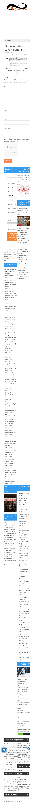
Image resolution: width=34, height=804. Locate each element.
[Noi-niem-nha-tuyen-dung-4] (17, 65)
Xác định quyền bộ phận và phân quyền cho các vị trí (10, 430)
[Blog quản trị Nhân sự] (17, 7)
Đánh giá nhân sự (24, 657)
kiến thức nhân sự (11, 554)
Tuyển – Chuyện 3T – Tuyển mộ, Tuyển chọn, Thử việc (24, 636)
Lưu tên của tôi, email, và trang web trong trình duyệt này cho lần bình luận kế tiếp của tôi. (17, 140)
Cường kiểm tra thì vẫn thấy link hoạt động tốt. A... (24, 787)
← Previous (8, 68)
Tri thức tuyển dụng (24, 622)
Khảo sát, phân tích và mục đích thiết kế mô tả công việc (10, 384)
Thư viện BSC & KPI (24, 618)
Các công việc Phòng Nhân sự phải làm (23, 505)
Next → (27, 68)
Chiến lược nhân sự (24, 526)
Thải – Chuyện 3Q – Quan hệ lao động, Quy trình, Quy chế (24, 611)
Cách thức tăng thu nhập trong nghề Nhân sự (24, 516)
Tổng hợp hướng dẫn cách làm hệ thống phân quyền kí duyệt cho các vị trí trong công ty (10, 419)
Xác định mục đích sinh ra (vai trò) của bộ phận (10, 470)
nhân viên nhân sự (9, 535)
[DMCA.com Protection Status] (23, 735)
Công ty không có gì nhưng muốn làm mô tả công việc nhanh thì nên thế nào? (10, 311)
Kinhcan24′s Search (13, 790)
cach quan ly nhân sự (10, 533)
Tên (5, 110)
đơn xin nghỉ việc (11, 539)
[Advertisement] (17, 24)
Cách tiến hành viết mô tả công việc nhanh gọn (10, 355)
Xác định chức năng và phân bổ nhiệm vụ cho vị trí (10, 452)
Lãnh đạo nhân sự (24, 576)
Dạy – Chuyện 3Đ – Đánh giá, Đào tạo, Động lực (24, 533)
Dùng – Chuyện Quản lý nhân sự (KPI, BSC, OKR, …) (24, 539)
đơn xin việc (7, 541)
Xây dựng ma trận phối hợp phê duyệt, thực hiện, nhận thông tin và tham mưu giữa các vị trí (10, 406)
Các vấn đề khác (23, 509)
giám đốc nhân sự (9, 558)
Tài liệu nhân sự (23, 604)
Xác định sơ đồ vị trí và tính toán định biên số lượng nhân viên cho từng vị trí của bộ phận (10, 441)
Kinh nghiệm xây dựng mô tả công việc (23, 571)
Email (6, 119)
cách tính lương (8, 560)
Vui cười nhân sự (23, 652)
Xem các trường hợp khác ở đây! (9, 258)
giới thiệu (27, 759)
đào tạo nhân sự (10, 531)
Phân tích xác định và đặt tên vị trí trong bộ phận (10, 461)
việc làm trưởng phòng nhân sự (9, 552)
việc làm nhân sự (8, 556)
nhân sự (6, 523)
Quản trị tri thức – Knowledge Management (24, 599)
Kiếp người (22, 560)
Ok (18, 772)
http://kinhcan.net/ (15, 784)
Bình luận (6, 87)
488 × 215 (26, 54)
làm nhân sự (9, 525)
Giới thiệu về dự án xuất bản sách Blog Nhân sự (22, 213)
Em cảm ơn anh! (21, 779)
